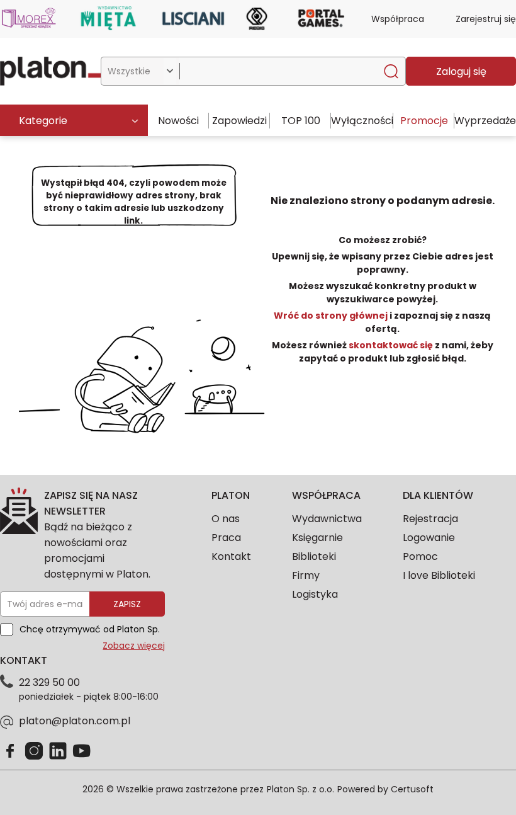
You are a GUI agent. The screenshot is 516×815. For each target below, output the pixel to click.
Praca (226, 537)
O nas (225, 518)
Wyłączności (362, 120)
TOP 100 (300, 120)
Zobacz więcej (134, 645)
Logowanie (429, 537)
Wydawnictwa (327, 518)
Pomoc (420, 556)
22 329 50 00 (49, 682)
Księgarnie (317, 537)
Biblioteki (314, 556)
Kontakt (231, 556)
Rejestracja (430, 518)
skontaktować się (391, 345)
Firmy (306, 575)
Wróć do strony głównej (332, 315)
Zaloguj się (461, 71)
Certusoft (412, 789)
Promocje (424, 120)
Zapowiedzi (239, 120)
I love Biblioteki (439, 575)
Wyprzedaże (485, 120)
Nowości (178, 120)
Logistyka (315, 594)
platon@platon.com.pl (74, 721)
